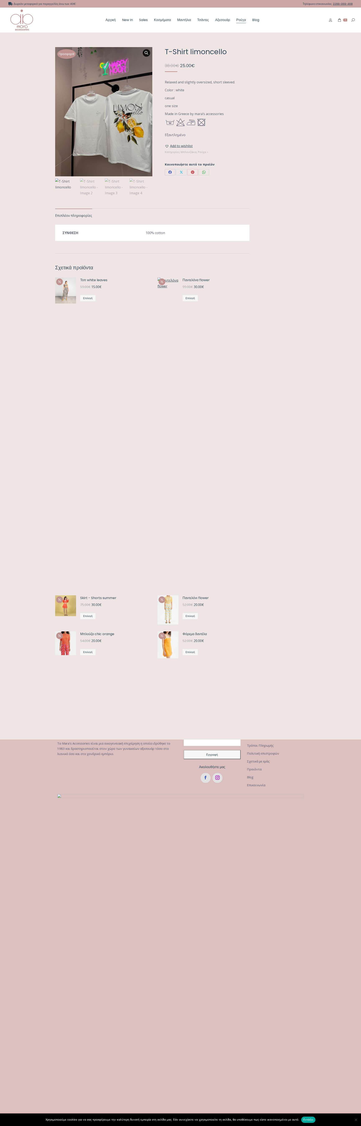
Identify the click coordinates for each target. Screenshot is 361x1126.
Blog (250, 777)
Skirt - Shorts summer (98, 598)
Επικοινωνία (256, 785)
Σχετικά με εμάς (258, 761)
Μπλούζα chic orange (97, 634)
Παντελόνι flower (196, 598)
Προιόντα (254, 769)
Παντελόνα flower (196, 280)
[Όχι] (356, 1120)
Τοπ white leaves (93, 280)
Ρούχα (202, 152)
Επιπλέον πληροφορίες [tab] (73, 215)
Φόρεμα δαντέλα (195, 634)
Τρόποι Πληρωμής (260, 745)
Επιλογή (88, 298)
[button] (146, 53)
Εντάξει (308, 1119)
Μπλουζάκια (189, 152)
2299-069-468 (343, 4)
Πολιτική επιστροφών (263, 753)
